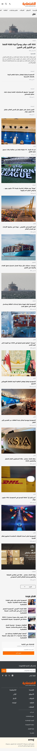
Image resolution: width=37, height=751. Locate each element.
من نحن (32, 712)
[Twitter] (9, 675)
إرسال (3, 670)
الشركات (22, 10)
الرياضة (34, 185)
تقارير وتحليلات (13, 10)
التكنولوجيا (13, 690)
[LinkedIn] (12, 675)
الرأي (14, 694)
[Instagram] (6, 675)
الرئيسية (35, 10)
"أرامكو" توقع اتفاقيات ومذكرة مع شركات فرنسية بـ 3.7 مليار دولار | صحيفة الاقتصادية (14, 635)
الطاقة (5, 10)
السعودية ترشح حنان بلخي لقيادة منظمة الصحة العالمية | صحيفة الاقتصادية (16, 602)
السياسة (32, 71)
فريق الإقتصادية (30, 716)
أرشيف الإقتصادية (29, 720)
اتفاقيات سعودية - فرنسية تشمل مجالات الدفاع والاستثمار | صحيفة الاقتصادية (16, 627)
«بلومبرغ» (33, 53)
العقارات (34, 571)
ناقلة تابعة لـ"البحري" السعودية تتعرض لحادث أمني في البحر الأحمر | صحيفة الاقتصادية (15, 611)
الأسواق (28, 10)
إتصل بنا (32, 733)
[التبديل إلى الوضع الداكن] (9, 3)
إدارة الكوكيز (31, 728)
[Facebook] (2, 675)
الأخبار (34, 146)
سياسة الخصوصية (29, 724)
